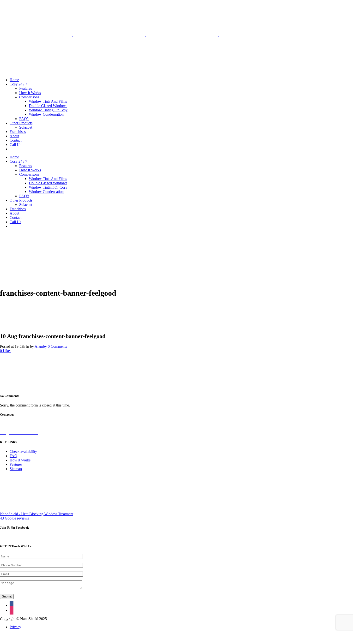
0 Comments (57, 346)
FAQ (13, 456)
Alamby (41, 346)
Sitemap (16, 469)
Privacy (15, 627)
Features (16, 464)
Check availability (23, 451)
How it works (20, 460)
